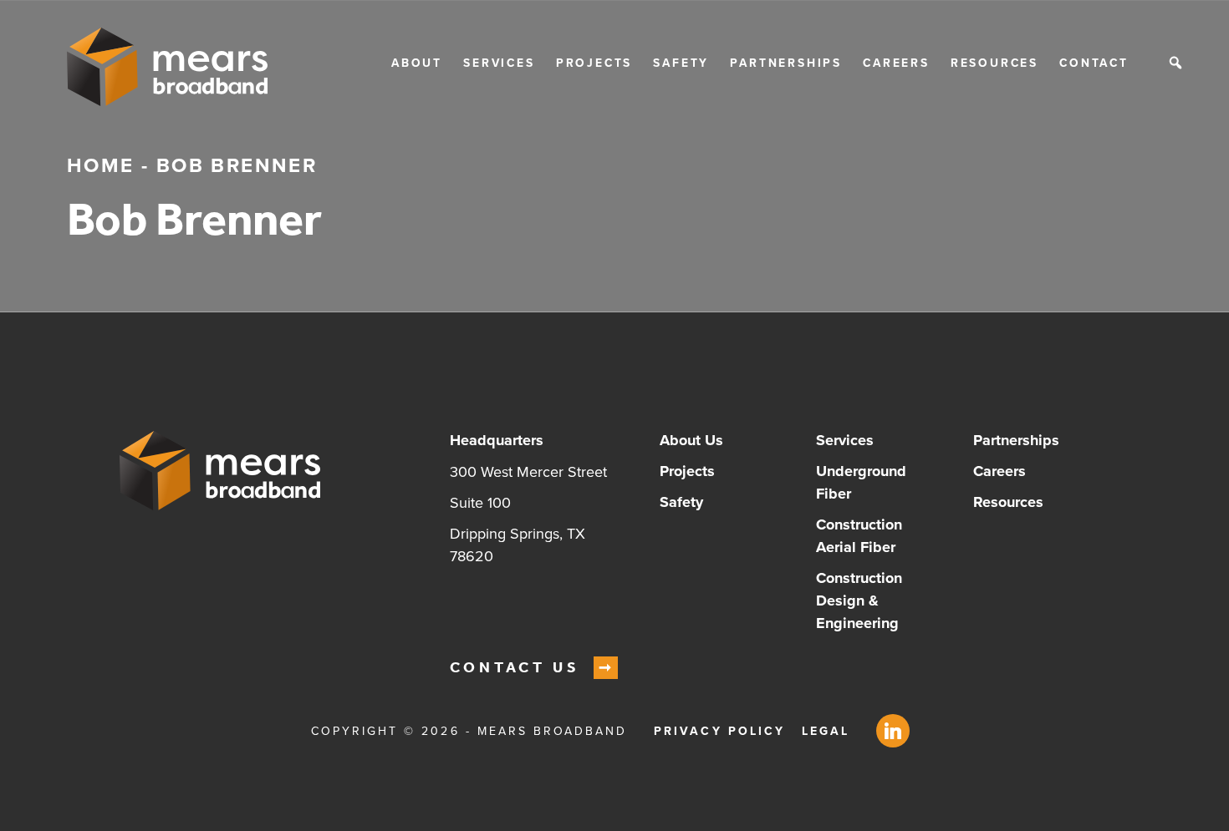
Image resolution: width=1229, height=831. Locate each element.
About (416, 62)
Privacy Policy (719, 730)
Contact (1094, 62)
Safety (681, 62)
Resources (994, 62)
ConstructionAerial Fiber (859, 536)
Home (101, 165)
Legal (825, 730)
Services (498, 62)
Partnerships (786, 62)
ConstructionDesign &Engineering (859, 600)
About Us (691, 440)
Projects (594, 62)
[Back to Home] (167, 67)
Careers (896, 62)
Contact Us (515, 667)
